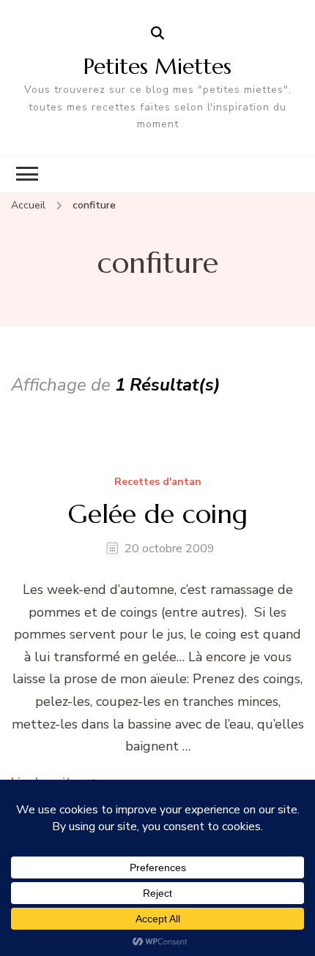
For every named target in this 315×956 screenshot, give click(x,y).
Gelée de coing (158, 514)
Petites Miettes (157, 66)
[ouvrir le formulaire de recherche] (157, 33)
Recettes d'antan (157, 482)
